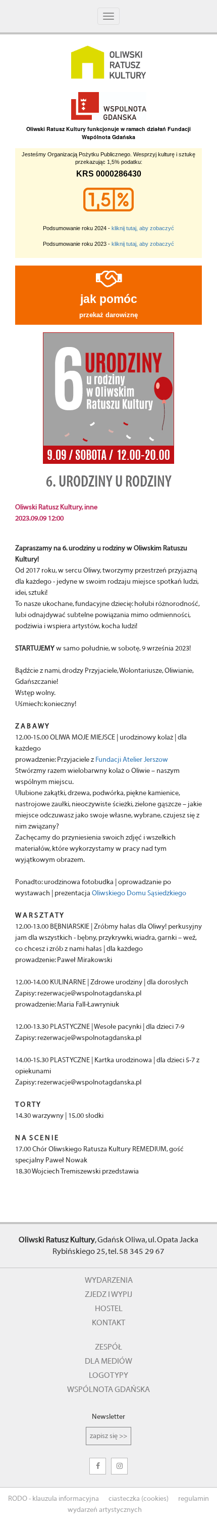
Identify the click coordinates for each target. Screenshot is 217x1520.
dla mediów (108, 1361)
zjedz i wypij (108, 1294)
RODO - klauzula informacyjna (53, 1499)
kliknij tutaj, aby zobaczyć (143, 228)
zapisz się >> (108, 1436)
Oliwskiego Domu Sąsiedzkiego (139, 893)
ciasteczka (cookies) (138, 1499)
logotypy (108, 1375)
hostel (109, 1308)
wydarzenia (109, 1280)
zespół (108, 1347)
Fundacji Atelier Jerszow (131, 760)
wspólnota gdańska (108, 1389)
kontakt (108, 1322)
